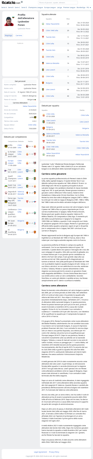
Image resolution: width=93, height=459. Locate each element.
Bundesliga (81, 7)
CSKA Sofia (32, 125)
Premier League (69, 7)
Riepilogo (8, 35)
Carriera (19, 35)
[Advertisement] (20, 59)
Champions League (35, 7)
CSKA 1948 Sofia (52, 30)
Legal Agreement (40, 452)
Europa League (50, 7)
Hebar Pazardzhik (29, 106)
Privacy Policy (54, 452)
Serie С (17, 7)
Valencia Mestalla (21, 193)
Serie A (4, 7)
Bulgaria (21, 221)
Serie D (24, 7)
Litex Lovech (20, 170)
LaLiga (59, 7)
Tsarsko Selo (20, 199)
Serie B (10, 7)
